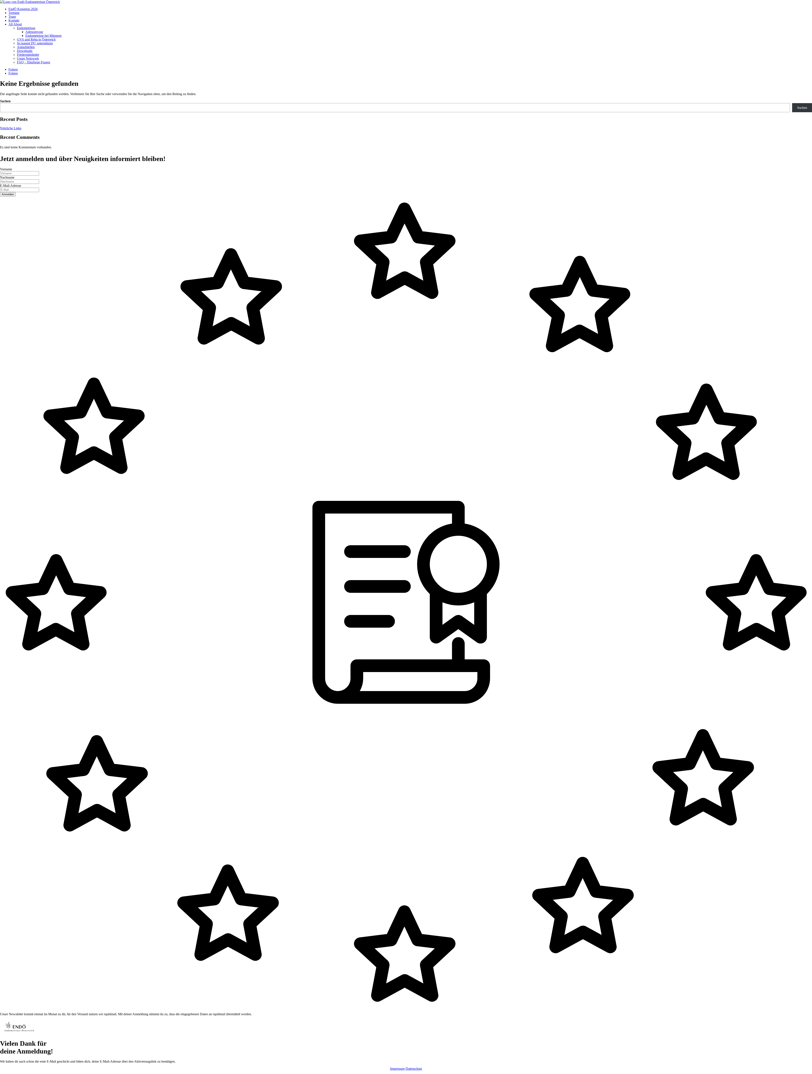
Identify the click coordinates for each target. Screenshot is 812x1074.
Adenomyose (34, 32)
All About (15, 24)
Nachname (7, 177)
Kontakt (13, 20)
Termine (13, 13)
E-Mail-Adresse (10, 185)
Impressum (397, 1068)
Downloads (24, 51)
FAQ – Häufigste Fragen (33, 62)
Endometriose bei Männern (43, 35)
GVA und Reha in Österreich (36, 39)
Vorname (6, 169)
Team (12, 16)
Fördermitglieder (28, 54)
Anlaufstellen (26, 47)
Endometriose (26, 28)
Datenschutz (414, 1068)
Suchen (5, 101)
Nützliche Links (10, 128)
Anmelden (8, 194)
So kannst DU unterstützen (35, 43)
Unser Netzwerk (28, 58)
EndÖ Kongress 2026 (23, 9)
